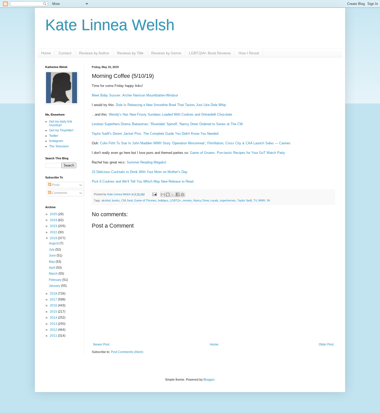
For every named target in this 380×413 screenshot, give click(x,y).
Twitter (53, 136)
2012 (54, 330)
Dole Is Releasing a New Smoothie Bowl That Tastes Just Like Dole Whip (171, 105)
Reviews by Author (94, 53)
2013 (54, 324)
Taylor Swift (244, 200)
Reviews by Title (130, 53)
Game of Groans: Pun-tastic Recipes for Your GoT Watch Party (237, 153)
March (53, 273)
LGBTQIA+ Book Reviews (210, 53)
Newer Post (101, 344)
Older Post (326, 344)
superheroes (228, 200)
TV (255, 200)
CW (123, 200)
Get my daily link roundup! (60, 123)
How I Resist (249, 53)
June (53, 255)
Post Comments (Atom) (127, 352)
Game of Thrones (145, 200)
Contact (65, 53)
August (54, 243)
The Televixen (59, 146)
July (52, 249)
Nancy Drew (201, 200)
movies (187, 200)
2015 (54, 311)
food (130, 200)
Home (46, 53)
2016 (54, 305)
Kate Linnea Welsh (109, 25)
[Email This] (162, 194)
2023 (54, 226)
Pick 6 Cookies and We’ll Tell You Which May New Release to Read (142, 181)
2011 (54, 335)
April (52, 267)
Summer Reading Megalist (146, 162)
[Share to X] (172, 194)
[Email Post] (154, 194)
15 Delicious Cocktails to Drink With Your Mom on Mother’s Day (139, 172)
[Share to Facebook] (177, 194)
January (55, 286)
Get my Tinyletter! (61, 130)
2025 (54, 214)
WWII (261, 200)
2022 (54, 232)
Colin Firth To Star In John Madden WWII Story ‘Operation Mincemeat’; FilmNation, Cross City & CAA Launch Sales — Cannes (195, 143)
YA (268, 200)
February (55, 280)
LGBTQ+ (175, 200)
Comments (59, 193)
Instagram (56, 141)
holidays (163, 200)
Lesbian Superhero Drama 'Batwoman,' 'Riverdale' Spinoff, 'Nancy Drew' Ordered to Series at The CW (167, 124)
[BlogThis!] (167, 194)
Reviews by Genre (166, 53)
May (52, 262)
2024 (54, 220)
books (116, 200)
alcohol (106, 200)
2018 (54, 293)
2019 (54, 238)
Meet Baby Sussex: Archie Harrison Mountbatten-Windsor (135, 95)
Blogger (208, 379)
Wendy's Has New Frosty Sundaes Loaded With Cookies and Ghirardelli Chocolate (170, 114)
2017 (54, 299)
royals (214, 200)
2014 (54, 317)
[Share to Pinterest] (182, 194)
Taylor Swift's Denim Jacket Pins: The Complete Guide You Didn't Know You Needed (155, 134)
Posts (55, 185)
